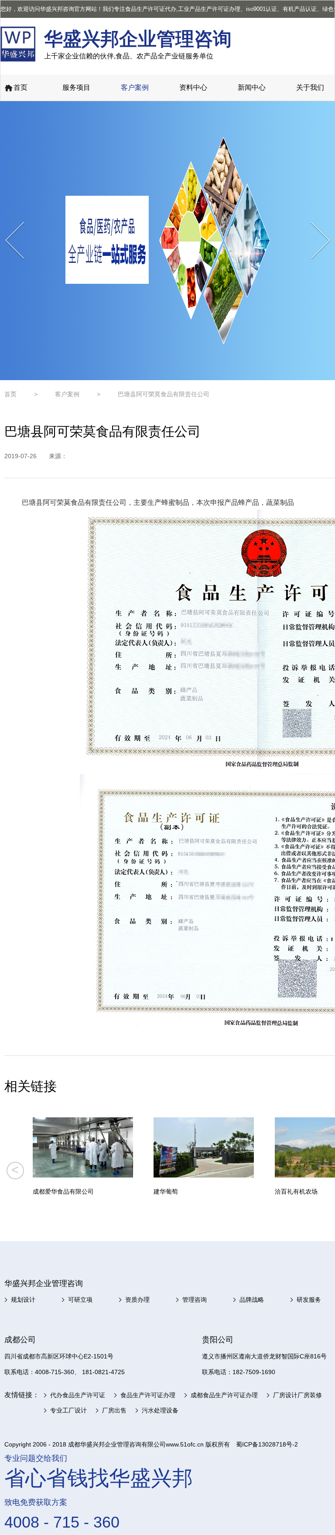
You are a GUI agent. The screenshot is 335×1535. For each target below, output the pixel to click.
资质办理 (137, 1299)
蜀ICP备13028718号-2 (267, 1444)
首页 (20, 87)
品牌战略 (251, 1299)
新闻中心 (252, 87)
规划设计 (23, 1299)
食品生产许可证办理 (147, 1395)
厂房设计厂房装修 (297, 1395)
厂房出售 (114, 1410)
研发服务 (309, 1299)
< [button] (15, 1170)
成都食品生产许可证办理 (224, 1395)
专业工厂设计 (68, 1410)
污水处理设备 (160, 1410)
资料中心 (193, 87)
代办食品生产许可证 (77, 1395)
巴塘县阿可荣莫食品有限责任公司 (163, 394)
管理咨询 (194, 1299)
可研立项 (80, 1299)
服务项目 (76, 87)
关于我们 (310, 87)
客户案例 (135, 87)
